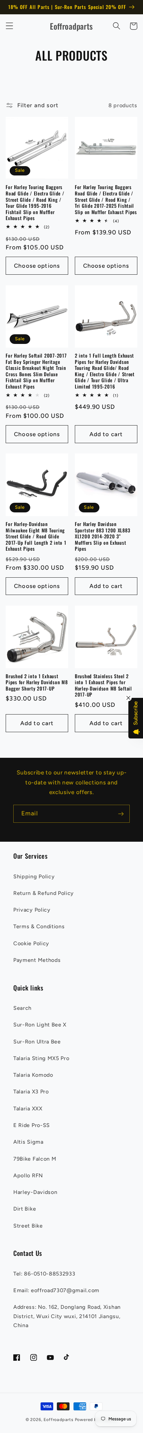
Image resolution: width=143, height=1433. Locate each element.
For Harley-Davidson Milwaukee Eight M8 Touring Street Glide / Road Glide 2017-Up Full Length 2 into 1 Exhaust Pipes (36, 536)
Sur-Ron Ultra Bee (37, 1041)
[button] (9, 26)
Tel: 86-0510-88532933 (44, 1274)
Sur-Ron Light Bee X (40, 1024)
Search (22, 1008)
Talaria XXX (28, 1108)
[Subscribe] (120, 814)
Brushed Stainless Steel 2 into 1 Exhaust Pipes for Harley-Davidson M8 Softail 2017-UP (103, 685)
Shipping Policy (34, 876)
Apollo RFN (28, 1175)
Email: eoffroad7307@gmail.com (56, 1290)
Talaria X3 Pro (31, 1091)
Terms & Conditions (39, 926)
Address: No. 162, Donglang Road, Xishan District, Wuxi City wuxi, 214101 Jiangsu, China (67, 1316)
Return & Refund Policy (43, 893)
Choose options (37, 265)
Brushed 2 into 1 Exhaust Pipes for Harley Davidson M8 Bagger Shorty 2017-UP (37, 682)
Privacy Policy (32, 910)
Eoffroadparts (58, 1419)
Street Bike (28, 1226)
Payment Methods (37, 960)
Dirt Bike (24, 1209)
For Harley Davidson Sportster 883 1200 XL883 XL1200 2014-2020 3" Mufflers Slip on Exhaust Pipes (102, 536)
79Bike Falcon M (34, 1159)
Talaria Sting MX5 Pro (41, 1058)
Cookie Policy (31, 943)
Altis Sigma (28, 1142)
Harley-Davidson (35, 1192)
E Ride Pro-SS (31, 1125)
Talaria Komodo (33, 1075)
